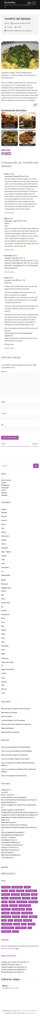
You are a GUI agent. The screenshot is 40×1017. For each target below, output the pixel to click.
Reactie (4, 372)
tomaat (31, 924)
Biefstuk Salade (6, 716)
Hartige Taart (5, 603)
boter (12, 891)
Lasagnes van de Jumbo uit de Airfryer (13, 962)
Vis (2, 571)
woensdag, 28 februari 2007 (21, 23)
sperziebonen (7, 924)
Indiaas (3, 532)
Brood (3, 599)
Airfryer (3, 591)
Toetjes (3, 673)
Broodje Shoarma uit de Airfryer (11, 972)
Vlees (3, 650)
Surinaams (4, 548)
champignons (31, 891)
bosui (4, 891)
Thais (3, 560)
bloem (27, 887)
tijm (24, 924)
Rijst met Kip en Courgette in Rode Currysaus (15, 709)
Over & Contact (6, 480)
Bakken (3, 580)
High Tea (4, 689)
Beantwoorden (9, 213)
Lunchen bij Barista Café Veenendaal (13, 720)
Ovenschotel (5, 614)
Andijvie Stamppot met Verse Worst (13, 967)
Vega (2, 642)
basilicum (6, 887)
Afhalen (3, 509)
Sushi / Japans (6, 552)
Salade (3, 630)
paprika (16, 916)
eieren (34, 894)
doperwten (25, 894)
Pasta (19, 27)
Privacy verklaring (30, 1013)
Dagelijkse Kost (6, 588)
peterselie (33, 916)
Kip (2, 607)
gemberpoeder (15, 898)
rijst (10, 920)
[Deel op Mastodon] (3, 154)
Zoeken (3, 483)
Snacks (3, 544)
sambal (18, 920)
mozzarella (15, 913)
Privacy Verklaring (8, 949)
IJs (2, 665)
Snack (3, 634)
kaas (4, 902)
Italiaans (4, 540)
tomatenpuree (21, 928)
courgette (15, 894)
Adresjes (4, 493)
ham (34, 898)
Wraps (3, 654)
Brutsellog (9, 2)
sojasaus (27, 920)
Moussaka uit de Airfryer (9, 713)
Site (2, 425)
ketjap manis (22, 902)
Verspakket (5, 646)
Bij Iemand (4, 584)
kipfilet (5, 905)
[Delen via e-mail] (9, 154)
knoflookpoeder (24, 905)
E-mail (3, 413)
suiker (16, 924)
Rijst (2, 626)
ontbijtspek (17, 31)
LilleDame (4, 495)
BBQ (2, 595)
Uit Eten (3, 682)
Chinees (3, 516)
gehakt (5, 898)
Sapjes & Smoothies (7, 669)
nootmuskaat (27, 913)
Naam (3, 402)
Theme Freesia (24, 1011)
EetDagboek (5, 485)
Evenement (4, 658)
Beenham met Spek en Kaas (10, 965)
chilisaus (5, 894)
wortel (15, 931)
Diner (2, 685)
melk (29, 909)
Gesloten (26, 898)
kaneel (12, 902)
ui (31, 31)
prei (4, 920)
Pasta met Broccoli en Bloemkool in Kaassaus (16, 724)
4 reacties (9, 27)
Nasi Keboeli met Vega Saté (10, 732)
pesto (23, 31)
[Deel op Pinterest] (6, 154)
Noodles (4, 611)
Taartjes (4, 556)
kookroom (10, 31)
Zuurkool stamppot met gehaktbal (12, 970)
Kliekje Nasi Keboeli (7, 728)
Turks (3, 564)
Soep (3, 638)
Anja (7, 23)
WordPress (33, 1011)
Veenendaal (6, 931)
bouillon (20, 891)
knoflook (13, 905)
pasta (24, 916)
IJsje (2, 528)
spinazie (28, 31)
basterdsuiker (17, 887)
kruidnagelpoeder (18, 909)
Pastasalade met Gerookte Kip (16, 776)
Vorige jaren (5, 488)
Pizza (3, 622)
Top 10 (3, 490)
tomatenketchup (8, 928)
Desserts (4, 520)
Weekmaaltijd (5, 575)
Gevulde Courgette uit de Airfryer (17, 755)
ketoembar (33, 902)
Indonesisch (5, 536)
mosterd (5, 913)
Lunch (3, 678)
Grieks (3, 524)
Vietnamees (5, 567)
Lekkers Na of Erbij (7, 662)
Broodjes (4, 513)
